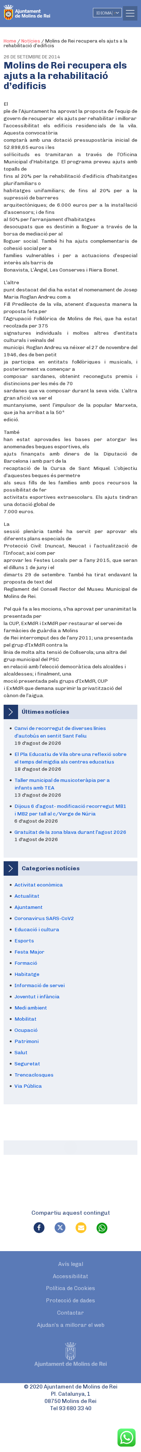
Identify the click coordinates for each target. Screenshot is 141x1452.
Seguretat (27, 1064)
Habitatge (26, 974)
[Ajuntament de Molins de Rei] (42, 9)
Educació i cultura (36, 930)
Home (10, 41)
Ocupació (26, 1030)
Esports (24, 941)
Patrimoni (26, 1041)
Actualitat (26, 896)
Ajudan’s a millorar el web (70, 1325)
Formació (25, 963)
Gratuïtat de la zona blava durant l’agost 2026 (70, 832)
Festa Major (29, 952)
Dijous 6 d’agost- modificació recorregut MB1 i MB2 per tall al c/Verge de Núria (70, 810)
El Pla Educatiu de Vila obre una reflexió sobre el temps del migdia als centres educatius (70, 758)
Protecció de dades (70, 1300)
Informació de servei (39, 985)
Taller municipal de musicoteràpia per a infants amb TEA (62, 784)
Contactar (70, 1313)
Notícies (30, 41)
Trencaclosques (34, 1075)
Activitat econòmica (38, 885)
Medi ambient (30, 1008)
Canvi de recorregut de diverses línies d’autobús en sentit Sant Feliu (60, 732)
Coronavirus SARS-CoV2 (44, 918)
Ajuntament (28, 907)
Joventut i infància (37, 997)
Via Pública (28, 1086)
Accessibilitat (70, 1276)
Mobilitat (25, 1019)
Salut (20, 1053)
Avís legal (70, 1264)
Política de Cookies (70, 1288)
